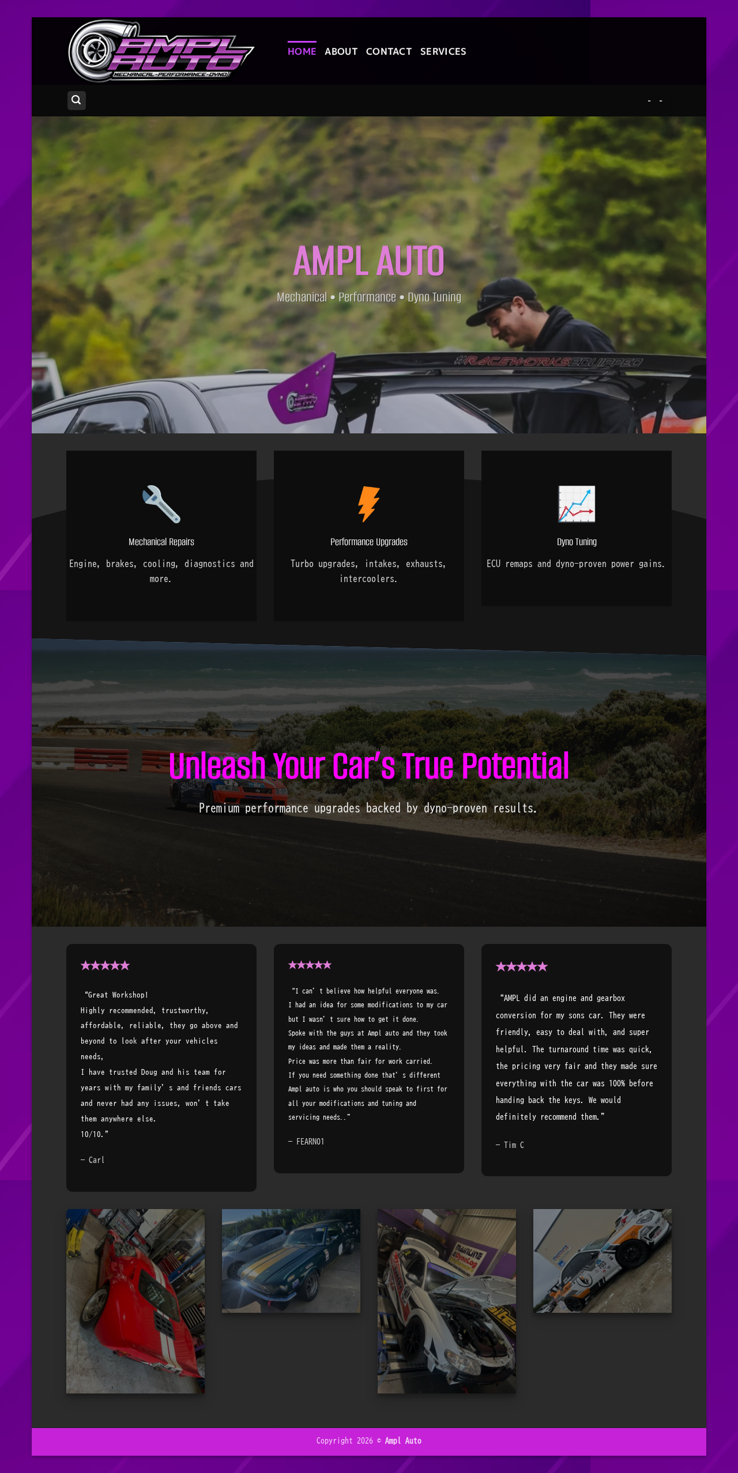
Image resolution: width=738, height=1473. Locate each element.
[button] (76, 100)
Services (443, 51)
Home (302, 51)
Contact (389, 51)
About (341, 51)
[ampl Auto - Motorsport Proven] (168, 51)
